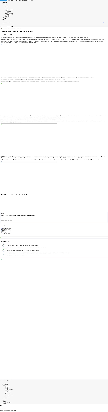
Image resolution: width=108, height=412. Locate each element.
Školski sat (7, 12)
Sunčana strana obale (9, 9)
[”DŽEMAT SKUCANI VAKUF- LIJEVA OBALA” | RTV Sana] (20, 0)
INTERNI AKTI (8, 21)
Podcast (6, 8)
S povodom (7, 5)
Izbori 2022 (7, 15)
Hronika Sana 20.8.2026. (5, 233)
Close (3, 382)
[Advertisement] (54, 204)
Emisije (3, 4)
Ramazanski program (9, 14)
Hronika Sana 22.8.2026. (5, 229)
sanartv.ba (10, 380)
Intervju (6, 7)
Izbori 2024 (7, 16)
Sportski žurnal (8, 11)
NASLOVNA (5, 2)
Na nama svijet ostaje (9, 13)
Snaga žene (7, 10)
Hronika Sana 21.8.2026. (5, 231)
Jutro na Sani (5, 17)
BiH (3, 19)
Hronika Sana (5, 3)
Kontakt (4, 22)
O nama (4, 20)
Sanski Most (4, 18)
